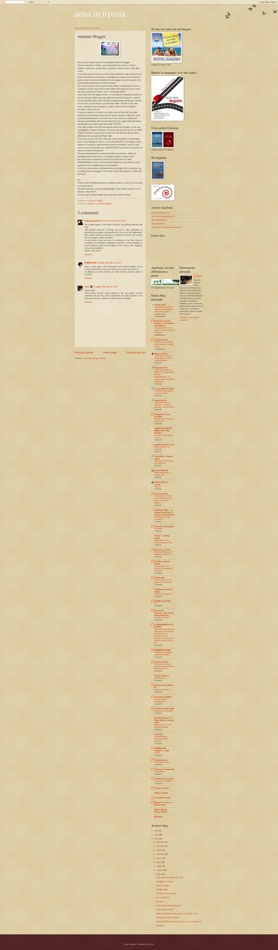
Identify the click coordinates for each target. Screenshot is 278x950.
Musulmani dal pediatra (163, 711)
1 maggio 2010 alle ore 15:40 (106, 287)
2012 (156, 831)
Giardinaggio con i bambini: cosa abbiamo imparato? (163, 568)
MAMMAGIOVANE (162, 650)
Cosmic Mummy (161, 676)
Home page (110, 352)
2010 (156, 839)
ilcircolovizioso (161, 494)
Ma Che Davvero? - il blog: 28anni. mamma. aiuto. (164, 720)
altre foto (159, 901)
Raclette (157, 487)
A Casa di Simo (161, 340)
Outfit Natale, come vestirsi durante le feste (163, 541)
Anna (87, 287)
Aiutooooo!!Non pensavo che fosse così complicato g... (179, 921)
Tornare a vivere (161, 788)
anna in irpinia (100, 13)
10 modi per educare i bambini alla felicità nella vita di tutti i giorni (164, 666)
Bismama (158, 817)
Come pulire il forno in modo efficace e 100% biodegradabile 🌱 (163, 358)
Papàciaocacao (161, 760)
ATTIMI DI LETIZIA (162, 601)
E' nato (157, 753)
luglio (159, 862)
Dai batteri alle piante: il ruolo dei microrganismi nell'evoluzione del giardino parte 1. (163, 310)
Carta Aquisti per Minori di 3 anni (169, 877)
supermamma (160, 400)
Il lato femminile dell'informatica (160, 700)
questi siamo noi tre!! (165, 909)
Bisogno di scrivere (161, 617)
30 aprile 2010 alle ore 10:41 (114, 221)
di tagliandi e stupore (164, 881)
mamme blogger (104, 203)
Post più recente (84, 352)
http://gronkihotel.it (159, 220)
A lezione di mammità (164, 769)
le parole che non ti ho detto (167, 917)
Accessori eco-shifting (163, 781)
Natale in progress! (161, 690)
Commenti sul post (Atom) (94, 358)
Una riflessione (160, 678)
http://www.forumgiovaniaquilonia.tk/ (166, 227)
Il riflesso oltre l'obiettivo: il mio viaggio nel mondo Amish (164, 344)
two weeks (158, 529)
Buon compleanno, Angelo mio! (161, 474)
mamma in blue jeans (164, 526)
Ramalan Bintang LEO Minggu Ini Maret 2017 (163, 553)
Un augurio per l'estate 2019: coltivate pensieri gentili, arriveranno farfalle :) (163, 499)
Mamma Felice (160, 354)
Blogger (151, 944)
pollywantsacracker (93, 221)
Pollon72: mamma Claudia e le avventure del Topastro (164, 323)
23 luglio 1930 (162, 889)
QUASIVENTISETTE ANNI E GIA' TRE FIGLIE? (163, 430)
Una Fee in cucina (162, 550)
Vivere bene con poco (164, 779)
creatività (90, 203)
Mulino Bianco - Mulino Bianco (161, 810)
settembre (161, 854)
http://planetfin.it (158, 224)
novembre (161, 846)
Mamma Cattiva (161, 793)
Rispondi (88, 254)
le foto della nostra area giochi (168, 905)
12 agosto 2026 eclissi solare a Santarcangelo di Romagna (164, 330)
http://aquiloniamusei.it (160, 213)
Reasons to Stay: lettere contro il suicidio (163, 392)
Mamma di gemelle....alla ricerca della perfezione (164, 612)
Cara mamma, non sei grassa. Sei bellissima (163, 581)
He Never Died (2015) (163, 594)
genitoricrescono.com (164, 444)
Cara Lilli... (159, 734)
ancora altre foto (163, 897)
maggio (160, 870)
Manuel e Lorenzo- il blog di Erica (163, 803)
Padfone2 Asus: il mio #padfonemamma (162, 726)
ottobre (160, 850)
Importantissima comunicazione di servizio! (161, 738)
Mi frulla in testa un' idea (166, 893)
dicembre (161, 842)
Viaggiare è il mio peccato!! (162, 415)
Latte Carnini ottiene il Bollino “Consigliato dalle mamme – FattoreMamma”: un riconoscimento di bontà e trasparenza (164, 376)
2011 (156, 835)
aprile (159, 874)
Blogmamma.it (161, 368)
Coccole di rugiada (162, 697)
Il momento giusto (162, 798)
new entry (160, 926)
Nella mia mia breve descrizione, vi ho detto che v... (178, 913)
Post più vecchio (136, 352)
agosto (160, 858)
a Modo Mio (159, 578)
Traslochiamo (159, 772)
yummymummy (161, 662)
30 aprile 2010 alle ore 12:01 (109, 263)
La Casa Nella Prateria (164, 389)
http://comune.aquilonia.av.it (163, 216)
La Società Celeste (161, 762)
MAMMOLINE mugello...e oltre (161, 749)
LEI (155, 603)
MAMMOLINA (90, 263)
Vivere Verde (160, 305)
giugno (160, 866)
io (96, 203)
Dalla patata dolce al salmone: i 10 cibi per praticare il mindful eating (164, 404)
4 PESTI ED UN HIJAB (164, 709)
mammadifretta (161, 470)
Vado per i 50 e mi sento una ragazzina (163, 462)
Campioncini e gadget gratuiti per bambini (163, 653)
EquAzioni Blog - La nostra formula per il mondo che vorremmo (164, 512)
